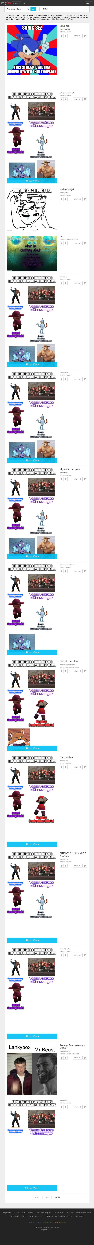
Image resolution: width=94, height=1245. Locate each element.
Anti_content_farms (14, 9)
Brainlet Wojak (67, 189)
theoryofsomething (65, 1051)
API (42, 1216)
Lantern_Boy (64, 1100)
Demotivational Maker (83, 1212)
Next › (57, 1197)
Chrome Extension (60, 1222)
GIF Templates (59, 1212)
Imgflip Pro (7, 1212)
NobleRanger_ (64, 472)
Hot (28, 9)
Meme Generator (27, 1212)
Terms (37, 1216)
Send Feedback (79, 1216)
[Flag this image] (85, 36)
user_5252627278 (65, 29)
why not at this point (70, 469)
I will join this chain (69, 661)
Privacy (30, 1216)
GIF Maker (16, 1212)
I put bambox (66, 757)
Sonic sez (64, 26)
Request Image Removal (63, 1216)
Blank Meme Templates (43, 1212)
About (23, 1216)
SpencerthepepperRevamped (68, 664)
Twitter (39, 1222)
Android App (47, 1222)
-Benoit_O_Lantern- (65, 948)
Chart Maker (70, 1212)
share (76, 36)
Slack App (49, 1216)
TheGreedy (64, 276)
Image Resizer (14, 1216)
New (33, 9)
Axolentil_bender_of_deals (67, 564)
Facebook (31, 1222)
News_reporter (64, 192)
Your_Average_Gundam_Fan (68, 92)
